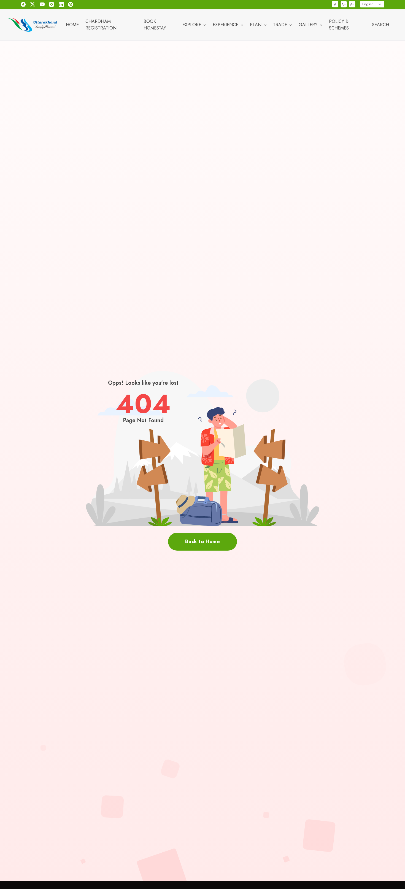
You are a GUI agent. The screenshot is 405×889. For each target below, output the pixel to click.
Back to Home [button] (202, 541)
